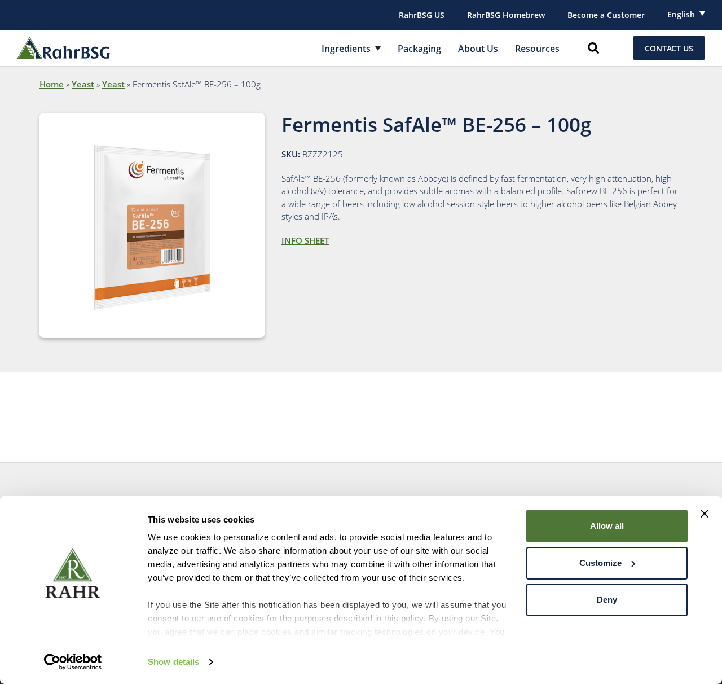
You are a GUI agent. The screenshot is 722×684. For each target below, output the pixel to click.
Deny (607, 599)
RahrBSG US (421, 15)
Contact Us (669, 48)
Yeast (83, 84)
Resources (537, 48)
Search (593, 48)
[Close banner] (704, 514)
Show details (173, 662)
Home (51, 84)
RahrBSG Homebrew (506, 15)
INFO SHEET (305, 240)
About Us (478, 48)
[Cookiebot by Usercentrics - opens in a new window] (73, 662)
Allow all (607, 525)
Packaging (419, 48)
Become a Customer (606, 15)
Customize (600, 563)
